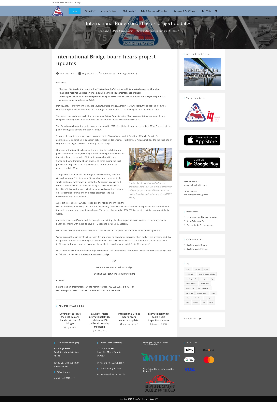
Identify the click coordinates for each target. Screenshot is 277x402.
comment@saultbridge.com (196, 194)
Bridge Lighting (191, 283)
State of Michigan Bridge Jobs (112, 374)
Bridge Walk (205, 283)
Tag (204, 303)
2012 (206, 269)
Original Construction (193, 298)
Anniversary (190, 274)
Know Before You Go (195, 221)
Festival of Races (204, 288)
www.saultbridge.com (160, 250)
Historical (189, 293)
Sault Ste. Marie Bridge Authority (120, 73)
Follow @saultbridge (192, 318)
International (202, 293)
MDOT (213, 293)
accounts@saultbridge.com (195, 185)
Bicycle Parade (191, 279)
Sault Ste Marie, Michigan (197, 249)
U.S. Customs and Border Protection (202, 217)
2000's (188, 269)
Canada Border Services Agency (200, 225)
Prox (187, 303)
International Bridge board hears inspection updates (129, 317)
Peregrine (209, 298)
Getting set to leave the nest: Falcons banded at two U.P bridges (70, 318)
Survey (195, 303)
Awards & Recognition (207, 274)
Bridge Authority (207, 279)
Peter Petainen (67, 73)
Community (190, 288)
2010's (197, 269)
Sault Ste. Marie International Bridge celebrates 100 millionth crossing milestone (99, 320)
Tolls (211, 303)
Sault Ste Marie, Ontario (197, 245)
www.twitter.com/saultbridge (95, 254)
